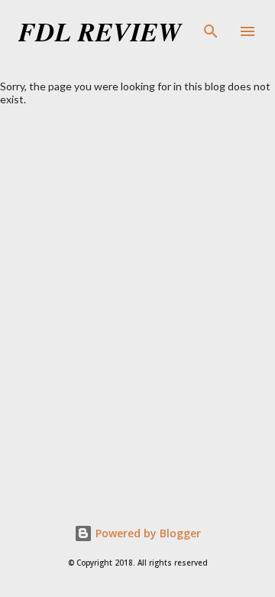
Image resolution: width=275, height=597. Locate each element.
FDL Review (99, 31)
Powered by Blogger (146, 533)
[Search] (211, 27)
